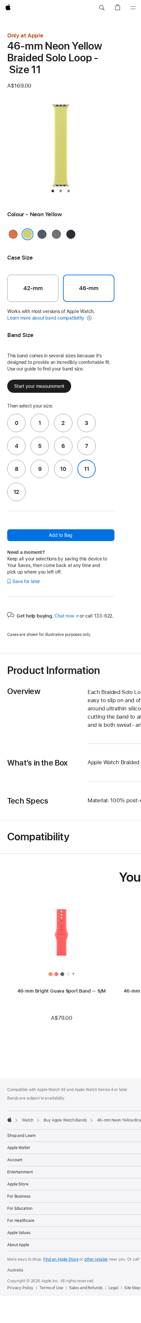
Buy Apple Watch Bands (65, 1120)
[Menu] (133, 8)
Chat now (66, 616)
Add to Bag (60, 535)
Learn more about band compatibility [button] (46, 318)
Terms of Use (51, 1288)
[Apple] (9, 1120)
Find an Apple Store (61, 1259)
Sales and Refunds (86, 1288)
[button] (102, 8)
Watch (27, 1120)
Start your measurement (39, 386)
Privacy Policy (20, 1288)
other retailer (96, 1259)
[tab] (52, 191)
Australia (15, 1270)
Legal (113, 1288)
